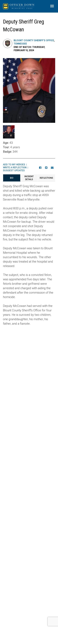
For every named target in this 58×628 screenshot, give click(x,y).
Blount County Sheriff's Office (34, 40)
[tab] (11, 177)
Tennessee (20, 43)
